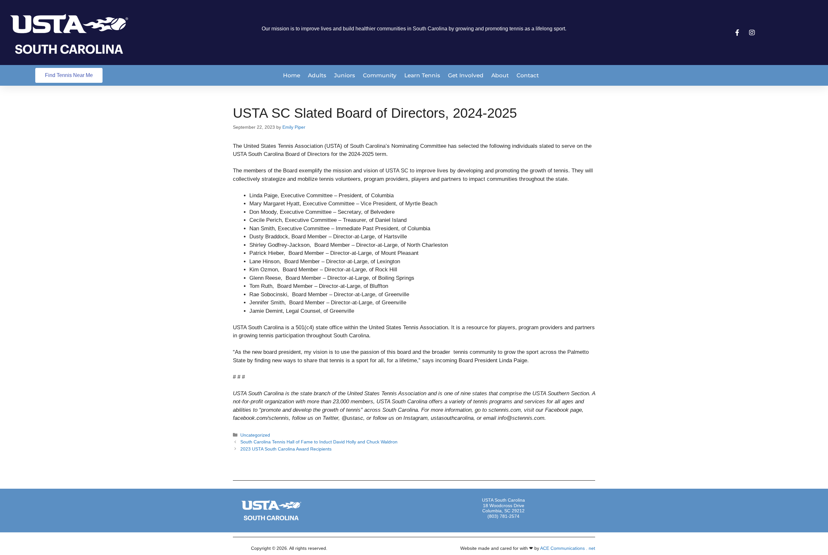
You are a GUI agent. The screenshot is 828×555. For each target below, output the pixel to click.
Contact (528, 75)
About (500, 75)
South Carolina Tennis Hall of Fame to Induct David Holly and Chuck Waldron (319, 441)
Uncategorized (255, 435)
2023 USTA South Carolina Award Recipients (286, 449)
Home (291, 75)
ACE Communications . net (567, 548)
